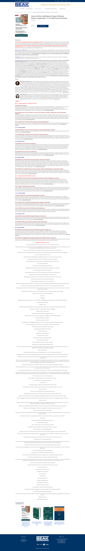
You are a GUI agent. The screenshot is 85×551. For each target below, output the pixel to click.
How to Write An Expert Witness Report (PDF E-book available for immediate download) (48, 523)
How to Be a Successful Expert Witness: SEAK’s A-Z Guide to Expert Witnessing (59, 522)
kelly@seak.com (57, 98)
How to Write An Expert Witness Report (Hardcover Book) (37, 522)
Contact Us (23, 541)
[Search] (55, 1)
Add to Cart (25, 514)
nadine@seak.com (65, 92)
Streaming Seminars (29, 8)
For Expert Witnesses (38, 8)
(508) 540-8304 (62, 541)
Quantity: (32, 25)
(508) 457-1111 (63, 540)
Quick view (25, 512)
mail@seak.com (62, 542)
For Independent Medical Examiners (51, 8)
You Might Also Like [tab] (19, 503)
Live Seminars (22, 8)
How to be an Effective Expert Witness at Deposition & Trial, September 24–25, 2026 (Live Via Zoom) (25, 523)
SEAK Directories (62, 8)
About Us (23, 539)
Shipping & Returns (23, 540)
